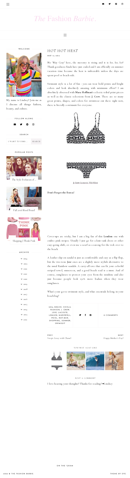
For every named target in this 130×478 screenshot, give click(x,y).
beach (58, 307)
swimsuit (60, 323)
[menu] (7, 4)
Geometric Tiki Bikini (85, 182)
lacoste (63, 313)
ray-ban (63, 318)
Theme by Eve (118, 474)
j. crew (65, 310)
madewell (65, 315)
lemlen (53, 315)
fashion (55, 310)
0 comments (111, 315)
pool (54, 318)
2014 (51, 307)
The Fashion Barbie (22, 474)
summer (66, 321)
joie (54, 313)
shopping (54, 321)
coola (67, 307)
